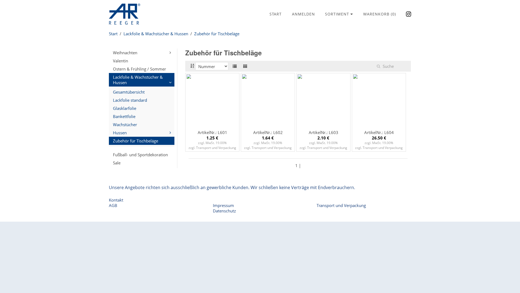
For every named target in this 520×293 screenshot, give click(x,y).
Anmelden (303, 14)
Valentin (120, 60)
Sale (117, 162)
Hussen (120, 132)
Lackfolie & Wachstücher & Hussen (155, 33)
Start (275, 14)
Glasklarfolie (124, 108)
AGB (113, 205)
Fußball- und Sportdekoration (140, 154)
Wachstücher (125, 124)
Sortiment (337, 14)
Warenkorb (379, 14)
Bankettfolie (124, 116)
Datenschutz (224, 211)
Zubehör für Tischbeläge (216, 33)
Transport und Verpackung (341, 205)
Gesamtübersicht (129, 92)
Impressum (223, 205)
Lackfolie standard (130, 100)
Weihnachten (125, 52)
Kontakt (116, 200)
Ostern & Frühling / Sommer (139, 69)
